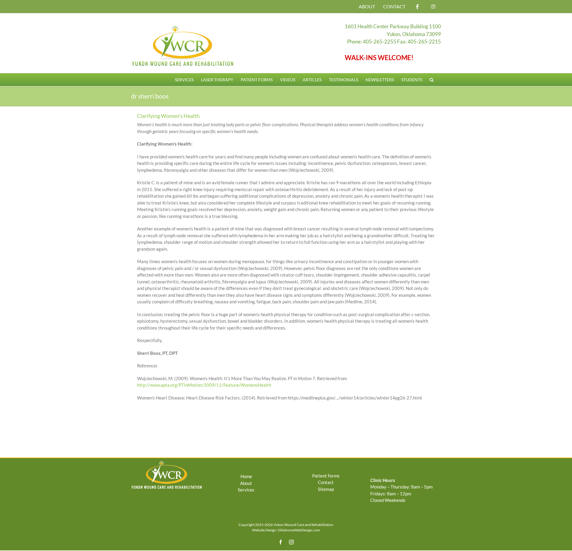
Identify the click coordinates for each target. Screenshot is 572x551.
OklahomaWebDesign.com (299, 530)
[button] (431, 79)
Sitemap (326, 489)
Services (246, 489)
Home (246, 476)
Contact (326, 482)
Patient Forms (326, 475)
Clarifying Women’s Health (168, 116)
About (246, 483)
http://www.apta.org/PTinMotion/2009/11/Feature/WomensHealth (204, 385)
